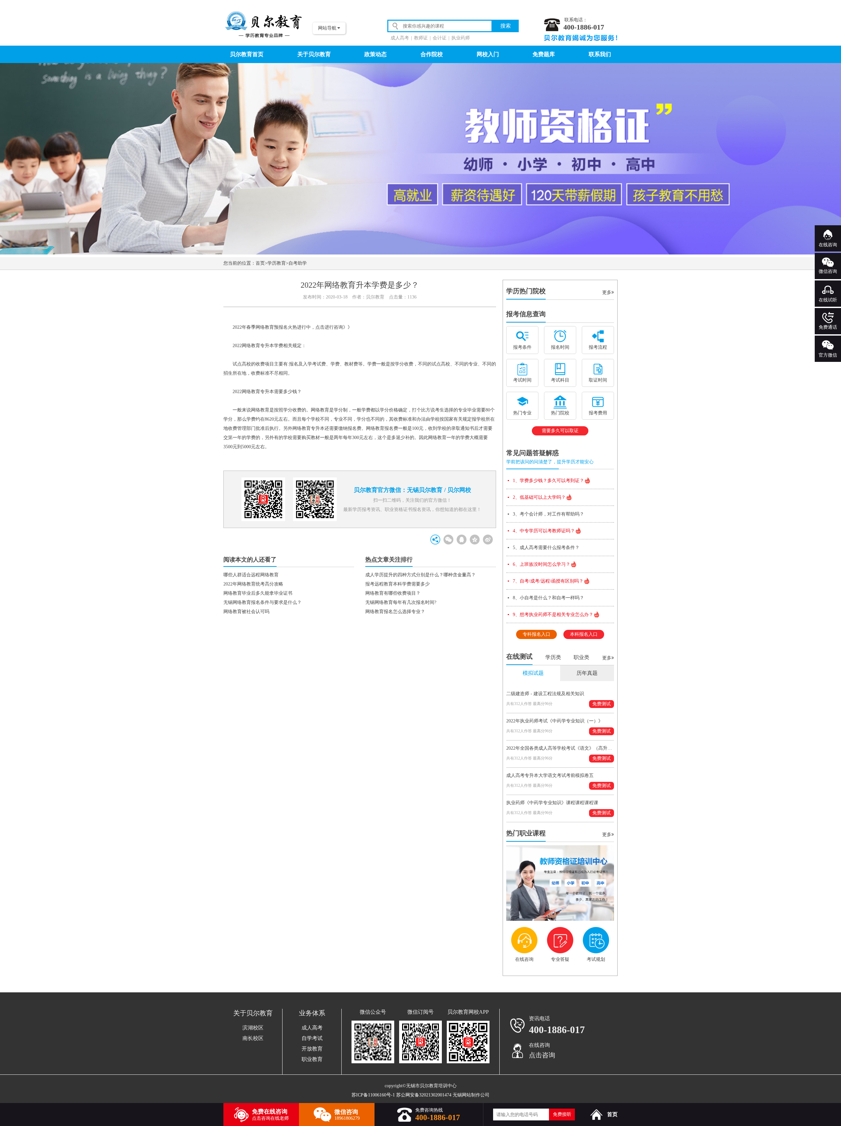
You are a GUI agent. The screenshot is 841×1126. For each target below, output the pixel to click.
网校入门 (488, 54)
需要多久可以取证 (560, 430)
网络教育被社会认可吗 (246, 611)
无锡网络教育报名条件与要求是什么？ (262, 602)
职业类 (581, 657)
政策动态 (375, 54)
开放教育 (312, 1048)
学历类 (553, 657)
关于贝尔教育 (314, 54)
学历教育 (276, 263)
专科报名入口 (536, 634)
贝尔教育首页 (246, 54)
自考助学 (297, 263)
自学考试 (312, 1038)
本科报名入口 (584, 634)
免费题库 (544, 54)
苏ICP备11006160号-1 (373, 1095)
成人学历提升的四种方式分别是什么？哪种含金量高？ (420, 574)
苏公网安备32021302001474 (423, 1095)
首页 (260, 263)
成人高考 (400, 37)
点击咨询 (542, 1055)
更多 (606, 292)
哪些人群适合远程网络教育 (251, 574)
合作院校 (431, 54)
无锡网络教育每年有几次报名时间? (400, 602)
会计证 (439, 37)
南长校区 (252, 1038)
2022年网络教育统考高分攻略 (253, 584)
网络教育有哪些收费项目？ (392, 593)
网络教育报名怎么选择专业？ (395, 611)
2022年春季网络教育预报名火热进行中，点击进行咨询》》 (292, 327)
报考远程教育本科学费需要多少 (397, 584)
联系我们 (600, 54)
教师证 (421, 37)
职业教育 (312, 1059)
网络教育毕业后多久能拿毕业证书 (257, 593)
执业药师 (460, 37)
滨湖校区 (252, 1027)
